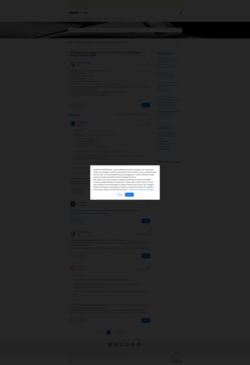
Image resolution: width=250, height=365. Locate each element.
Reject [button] (120, 194)
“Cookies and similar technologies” (141, 189)
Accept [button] (129, 194)
